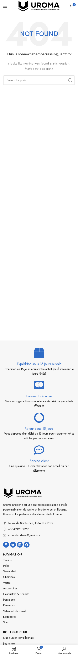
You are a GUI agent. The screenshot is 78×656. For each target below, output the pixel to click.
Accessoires (10, 588)
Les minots (9, 643)
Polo (6, 566)
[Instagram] (6, 545)
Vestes (6, 583)
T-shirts (7, 560)
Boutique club (15, 632)
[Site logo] (39, 6)
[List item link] (39, 529)
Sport (6, 622)
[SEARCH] (70, 80)
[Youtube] (13, 545)
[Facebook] (27, 545)
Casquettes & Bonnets (16, 594)
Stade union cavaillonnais (18, 638)
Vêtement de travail (14, 611)
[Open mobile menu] (5, 6)
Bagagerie (9, 617)
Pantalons (9, 600)
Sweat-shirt (9, 571)
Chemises (9, 577)
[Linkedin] (20, 545)
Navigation (12, 554)
